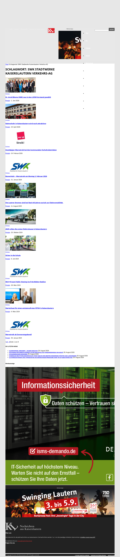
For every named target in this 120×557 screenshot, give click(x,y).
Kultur (88, 101)
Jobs (87, 71)
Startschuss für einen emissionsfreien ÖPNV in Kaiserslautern (29, 308)
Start (7, 64)
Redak (7, 100)
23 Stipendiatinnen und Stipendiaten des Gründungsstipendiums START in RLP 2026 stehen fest (41, 357)
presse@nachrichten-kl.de (25, 541)
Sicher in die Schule (13, 255)
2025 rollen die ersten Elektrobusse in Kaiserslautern (26, 229)
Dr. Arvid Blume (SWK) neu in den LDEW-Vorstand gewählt (28, 97)
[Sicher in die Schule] (20, 250)
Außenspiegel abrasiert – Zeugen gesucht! (23, 351)
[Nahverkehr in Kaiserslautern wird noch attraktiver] (20, 118)
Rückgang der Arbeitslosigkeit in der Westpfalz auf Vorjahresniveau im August (36, 352)
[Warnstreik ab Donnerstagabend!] (20, 329)
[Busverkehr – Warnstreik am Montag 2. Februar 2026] (20, 171)
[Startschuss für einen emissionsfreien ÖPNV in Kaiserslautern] (20, 303)
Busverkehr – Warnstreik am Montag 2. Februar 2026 (26, 176)
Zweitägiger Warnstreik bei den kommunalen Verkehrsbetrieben (31, 150)
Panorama (89, 108)
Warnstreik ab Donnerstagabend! (18, 334)
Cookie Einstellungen (82, 555)
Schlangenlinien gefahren (18, 354)
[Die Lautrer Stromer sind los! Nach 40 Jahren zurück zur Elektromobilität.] (20, 197)
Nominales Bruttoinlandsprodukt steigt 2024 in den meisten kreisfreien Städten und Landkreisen (42, 356)
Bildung (88, 78)
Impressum (24, 29)
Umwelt (88, 86)
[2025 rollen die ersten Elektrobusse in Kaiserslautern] (20, 224)
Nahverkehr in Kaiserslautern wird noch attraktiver (25, 123)
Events (16, 29)
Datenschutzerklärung (37, 29)
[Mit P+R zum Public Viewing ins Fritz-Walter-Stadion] (20, 276)
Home (11, 29)
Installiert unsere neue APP (87, 537)
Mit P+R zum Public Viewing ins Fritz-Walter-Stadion (25, 282)
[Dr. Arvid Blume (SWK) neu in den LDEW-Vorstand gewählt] (20, 92)
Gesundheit (90, 93)
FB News (7, 93)
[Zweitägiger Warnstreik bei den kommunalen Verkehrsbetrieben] (20, 145)
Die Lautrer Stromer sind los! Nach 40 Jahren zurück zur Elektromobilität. (34, 203)
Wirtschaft (89, 63)
